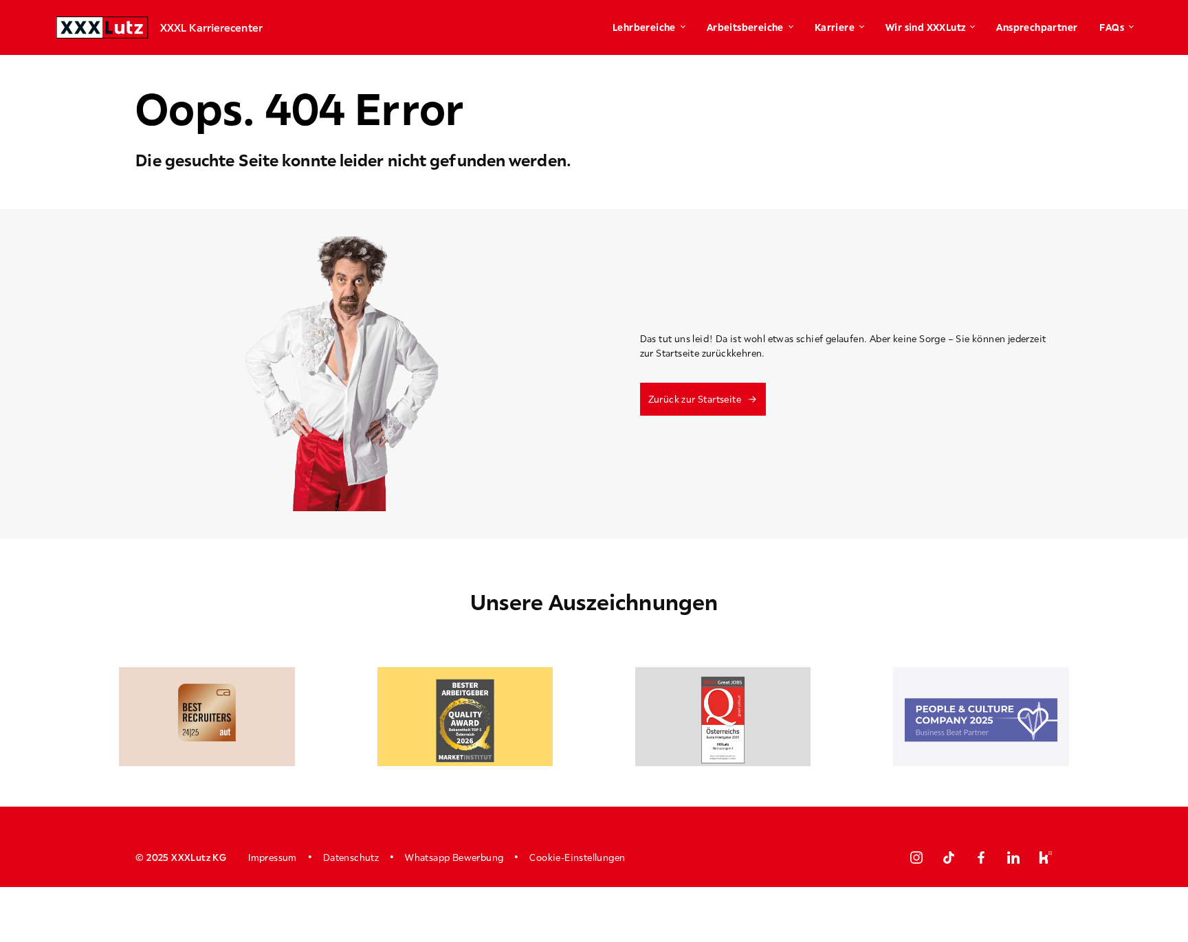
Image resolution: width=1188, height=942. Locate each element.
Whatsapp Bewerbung (454, 857)
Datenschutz (351, 857)
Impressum (272, 857)
